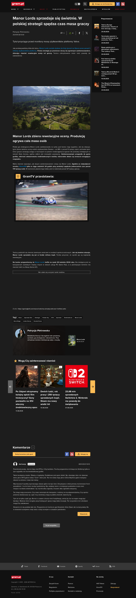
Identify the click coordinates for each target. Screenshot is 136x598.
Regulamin (53, 587)
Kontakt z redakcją (75, 591)
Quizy (42, 9)
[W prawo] (92, 386)
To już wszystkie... (51, 525)
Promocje (74, 9)
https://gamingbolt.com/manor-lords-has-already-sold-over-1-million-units (42, 309)
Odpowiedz (83, 514)
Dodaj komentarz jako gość (24, 454)
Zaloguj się (84, 454)
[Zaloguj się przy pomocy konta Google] (123, 4)
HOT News (100, 583)
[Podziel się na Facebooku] (79, 33)
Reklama (71, 587)
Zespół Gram (54, 583)
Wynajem (106, 9)
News (13, 9)
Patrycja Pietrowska (21, 32)
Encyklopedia (90, 9)
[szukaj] (85, 4)
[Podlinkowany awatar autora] (20, 334)
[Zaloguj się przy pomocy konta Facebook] (118, 4)
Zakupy (113, 583)
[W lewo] (10, 386)
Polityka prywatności (56, 591)
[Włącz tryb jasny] (77, 4)
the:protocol (115, 587)
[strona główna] (22, 4)
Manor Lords (39, 262)
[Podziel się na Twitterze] (87, 33)
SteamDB (23, 166)
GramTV (99, 587)
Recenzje (28, 9)
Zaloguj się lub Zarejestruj (103, 4)
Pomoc (70, 583)
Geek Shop (120, 9)
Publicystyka (59, 9)
